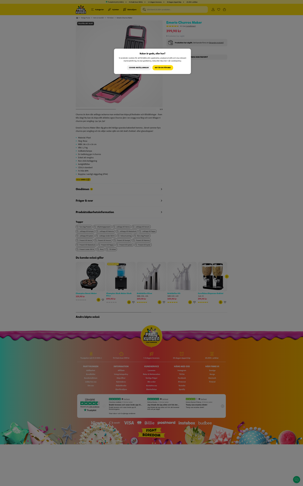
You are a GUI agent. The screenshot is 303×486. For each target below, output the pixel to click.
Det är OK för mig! (163, 68)
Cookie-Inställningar (139, 68)
